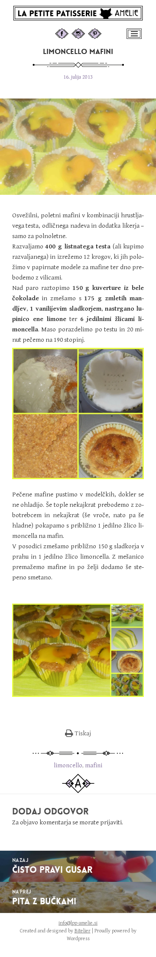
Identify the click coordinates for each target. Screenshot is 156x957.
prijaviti (111, 822)
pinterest (103, 32)
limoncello (68, 765)
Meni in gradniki (135, 38)
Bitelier (83, 931)
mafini (93, 765)
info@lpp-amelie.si (78, 923)
